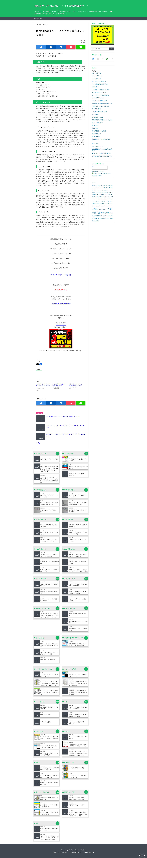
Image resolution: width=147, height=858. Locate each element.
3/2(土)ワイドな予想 (45, 722)
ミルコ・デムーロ (106, 201)
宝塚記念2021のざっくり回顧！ (77, 805)
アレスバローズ (105, 185)
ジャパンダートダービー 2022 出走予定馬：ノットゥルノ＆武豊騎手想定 (49, 738)
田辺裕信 (103, 218)
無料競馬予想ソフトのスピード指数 (102, 120)
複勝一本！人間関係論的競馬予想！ (102, 153)
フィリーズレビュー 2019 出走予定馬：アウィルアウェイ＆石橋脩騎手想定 (49, 692)
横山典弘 (108, 215)
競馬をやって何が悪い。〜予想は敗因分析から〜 (62, 6)
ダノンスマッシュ (103, 196)
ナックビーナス (96, 198)
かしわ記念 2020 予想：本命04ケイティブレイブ (62, 416)
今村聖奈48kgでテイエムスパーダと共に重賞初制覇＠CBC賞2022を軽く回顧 (49, 645)
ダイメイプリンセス (96, 196)
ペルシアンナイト (98, 201)
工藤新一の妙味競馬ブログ (99, 111)
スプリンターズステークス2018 (103, 192)
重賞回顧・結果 (38, 18)
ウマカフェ (95, 87)
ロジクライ (99, 209)
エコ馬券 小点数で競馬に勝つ (100, 89)
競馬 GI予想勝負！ (97, 122)
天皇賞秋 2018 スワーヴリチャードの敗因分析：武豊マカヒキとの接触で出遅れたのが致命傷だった (78, 753)
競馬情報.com (96, 136)
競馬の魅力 (95, 125)
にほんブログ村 (96, 175)
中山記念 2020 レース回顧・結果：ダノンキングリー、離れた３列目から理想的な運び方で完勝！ (78, 814)
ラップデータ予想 (104, 203)
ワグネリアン (104, 209)
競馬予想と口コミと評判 (99, 131)
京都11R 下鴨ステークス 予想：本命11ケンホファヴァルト (43, 385)
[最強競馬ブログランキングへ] (99, 169)
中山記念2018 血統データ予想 (76, 768)
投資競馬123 (95, 114)
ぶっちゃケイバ (96, 78)
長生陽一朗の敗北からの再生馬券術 (102, 156)
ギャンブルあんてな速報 (99, 92)
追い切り (96, 220)
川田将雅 (95, 215)
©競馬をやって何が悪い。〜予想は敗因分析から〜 (67, 852)
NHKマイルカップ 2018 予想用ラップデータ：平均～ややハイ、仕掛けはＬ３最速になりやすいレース (49, 615)
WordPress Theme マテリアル (77, 850)
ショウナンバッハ (107, 190)
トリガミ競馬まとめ (97, 98)
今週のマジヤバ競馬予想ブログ (100, 106)
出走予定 (96, 212)
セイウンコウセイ (100, 194)
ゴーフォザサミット (100, 190)
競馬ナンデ (95, 128)
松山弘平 (104, 215)
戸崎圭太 (100, 215)
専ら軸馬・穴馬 (96, 109)
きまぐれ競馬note (97, 75)
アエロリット (94, 185)
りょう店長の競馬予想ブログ (100, 84)
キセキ (102, 187)
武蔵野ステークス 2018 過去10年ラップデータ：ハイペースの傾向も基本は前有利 (78, 692)
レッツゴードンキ (104, 205)
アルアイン (100, 185)
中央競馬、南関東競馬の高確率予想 (102, 103)
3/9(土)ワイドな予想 (45, 714)
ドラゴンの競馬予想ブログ (99, 100)
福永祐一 (107, 218)
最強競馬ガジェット (97, 117)
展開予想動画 (105, 213)
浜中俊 (99, 218)
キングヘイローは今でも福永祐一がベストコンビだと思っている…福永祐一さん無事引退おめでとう (49, 837)
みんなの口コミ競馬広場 (99, 81)
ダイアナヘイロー (108, 194)
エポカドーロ (97, 187)
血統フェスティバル (97, 146)
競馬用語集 (95, 143)
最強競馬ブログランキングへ (98, 171)
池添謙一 (96, 218)
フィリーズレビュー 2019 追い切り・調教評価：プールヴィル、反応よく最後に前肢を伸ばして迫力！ (49, 683)
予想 (84, 42)
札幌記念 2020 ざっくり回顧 (47, 659)
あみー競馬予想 (96, 73)
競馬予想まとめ (96, 133)
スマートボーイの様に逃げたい (100, 95)
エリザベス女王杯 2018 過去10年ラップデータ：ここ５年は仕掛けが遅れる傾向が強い (78, 683)
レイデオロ (98, 205)
